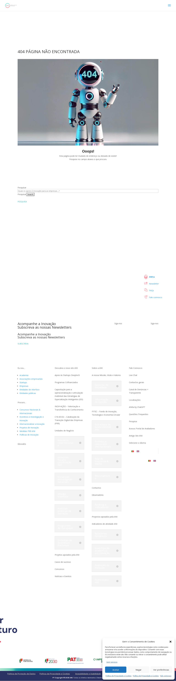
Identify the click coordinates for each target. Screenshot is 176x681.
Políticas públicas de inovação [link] (64, 511)
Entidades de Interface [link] (29, 389)
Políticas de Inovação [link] (29, 434)
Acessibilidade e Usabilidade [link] (88, 673)
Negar (138, 669)
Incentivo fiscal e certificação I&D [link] (64, 461)
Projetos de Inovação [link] (29, 427)
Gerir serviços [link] (111, 662)
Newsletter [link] (154, 283)
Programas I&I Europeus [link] (65, 527)
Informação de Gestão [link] (101, 401)
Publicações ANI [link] (102, 581)
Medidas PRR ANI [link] (27, 431)
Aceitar (115, 669)
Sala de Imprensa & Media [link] (101, 461)
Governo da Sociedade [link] (101, 386)
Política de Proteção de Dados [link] (21, 673)
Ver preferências (161, 669)
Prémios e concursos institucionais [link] (103, 444)
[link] (11, 5)
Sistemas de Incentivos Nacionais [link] (65, 543)
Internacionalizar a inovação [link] (32, 424)
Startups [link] (23, 382)
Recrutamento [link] (102, 477)
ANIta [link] (152, 277)
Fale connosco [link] (165, 676)
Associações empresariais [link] (31, 379)
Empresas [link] (24, 386)
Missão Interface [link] (63, 495)
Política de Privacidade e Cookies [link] (118, 676)
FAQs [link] (151, 290)
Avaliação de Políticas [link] (102, 566)
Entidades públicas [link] (28, 393)
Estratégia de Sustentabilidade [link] (103, 427)
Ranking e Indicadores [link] (101, 506)
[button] (170, 641)
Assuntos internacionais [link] (65, 443)
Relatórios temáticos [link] (101, 535)
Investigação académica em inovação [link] (102, 550)
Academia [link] (24, 375)
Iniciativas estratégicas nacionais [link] (65, 479)
